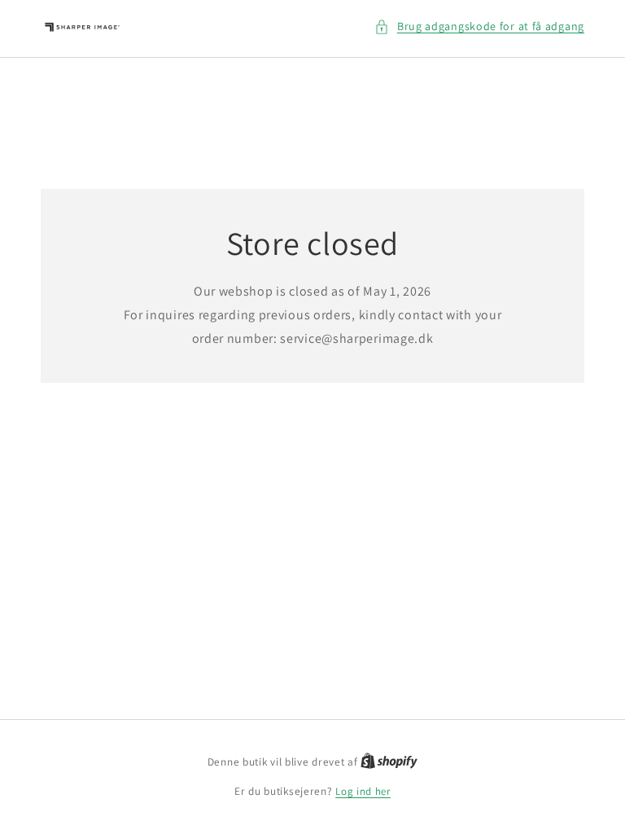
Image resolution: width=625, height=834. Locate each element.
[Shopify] (389, 762)
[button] (479, 26)
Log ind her (363, 791)
